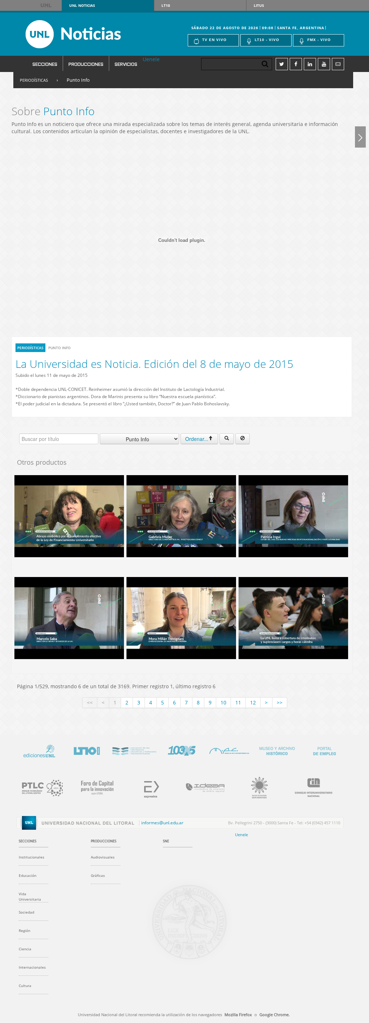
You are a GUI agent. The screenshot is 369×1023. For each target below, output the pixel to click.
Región (24, 930)
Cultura (25, 985)
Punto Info (78, 80)
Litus (259, 5)
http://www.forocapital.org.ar (93, 786)
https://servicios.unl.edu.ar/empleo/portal (324, 750)
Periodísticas (34, 80)
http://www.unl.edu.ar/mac (229, 750)
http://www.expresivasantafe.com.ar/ (147, 786)
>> (280, 702)
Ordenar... (196, 438)
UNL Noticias (86, 34)
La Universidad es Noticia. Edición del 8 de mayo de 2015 (154, 363)
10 (223, 702)
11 (238, 702)
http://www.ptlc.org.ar (39, 786)
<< (90, 702)
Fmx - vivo (319, 40)
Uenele (151, 59)
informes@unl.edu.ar (162, 823)
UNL (46, 5)
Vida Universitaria (30, 896)
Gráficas (98, 875)
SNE (166, 841)
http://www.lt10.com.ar (86, 750)
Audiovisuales (103, 857)
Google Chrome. (274, 1014)
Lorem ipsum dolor (39, 750)
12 (253, 702)
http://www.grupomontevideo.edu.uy (255, 786)
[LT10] (360, 137)
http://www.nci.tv (134, 750)
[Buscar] (226, 438)
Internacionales (32, 967)
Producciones (85, 64)
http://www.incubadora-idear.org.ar (201, 786)
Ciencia (25, 948)
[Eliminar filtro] (242, 438)
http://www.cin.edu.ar (309, 786)
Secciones (44, 64)
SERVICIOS (126, 64)
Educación (27, 875)
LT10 (165, 5)
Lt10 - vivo (267, 40)
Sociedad (26, 912)
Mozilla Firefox (238, 1014)
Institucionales (31, 857)
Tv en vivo (214, 40)
